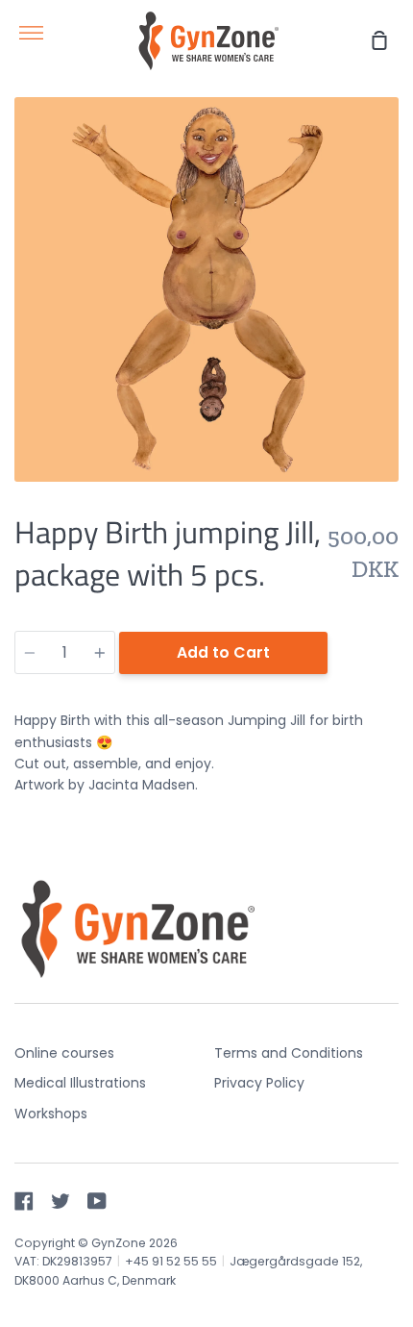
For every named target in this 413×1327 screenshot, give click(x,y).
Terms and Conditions (288, 1053)
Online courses (64, 1053)
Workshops (50, 1113)
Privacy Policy (259, 1082)
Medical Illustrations (80, 1082)
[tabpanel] (206, 289)
